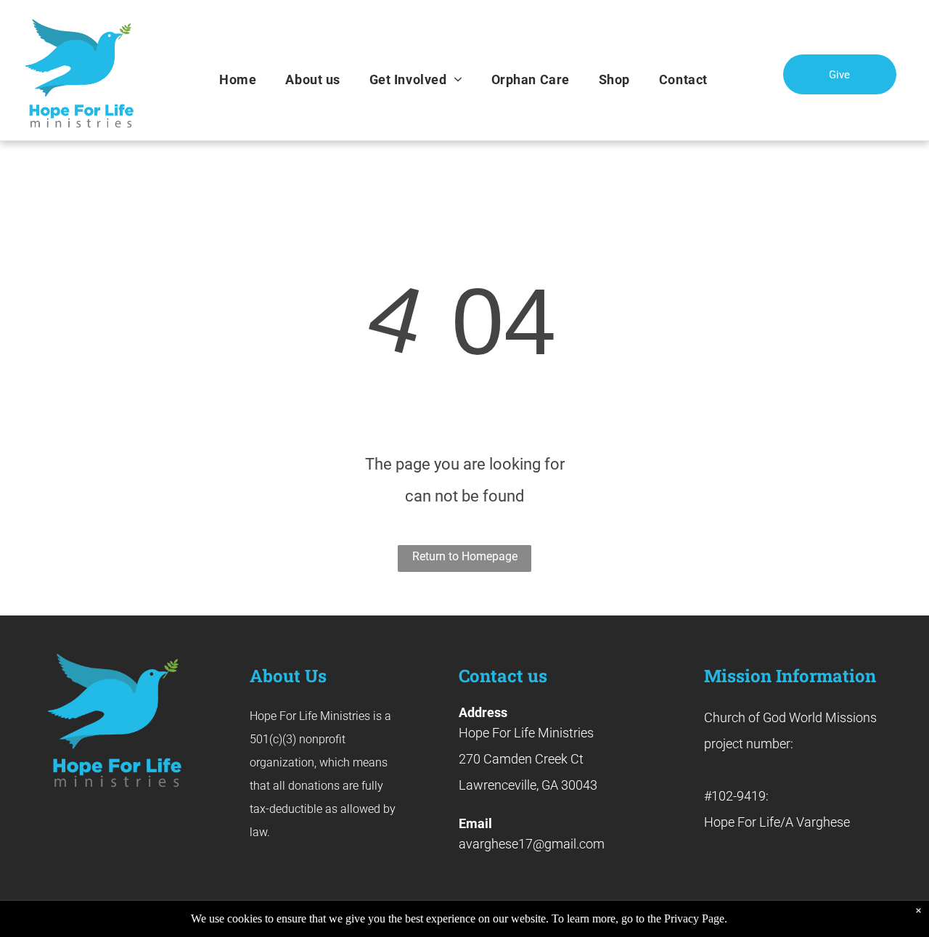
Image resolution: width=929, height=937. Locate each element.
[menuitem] (238, 80)
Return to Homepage (464, 556)
